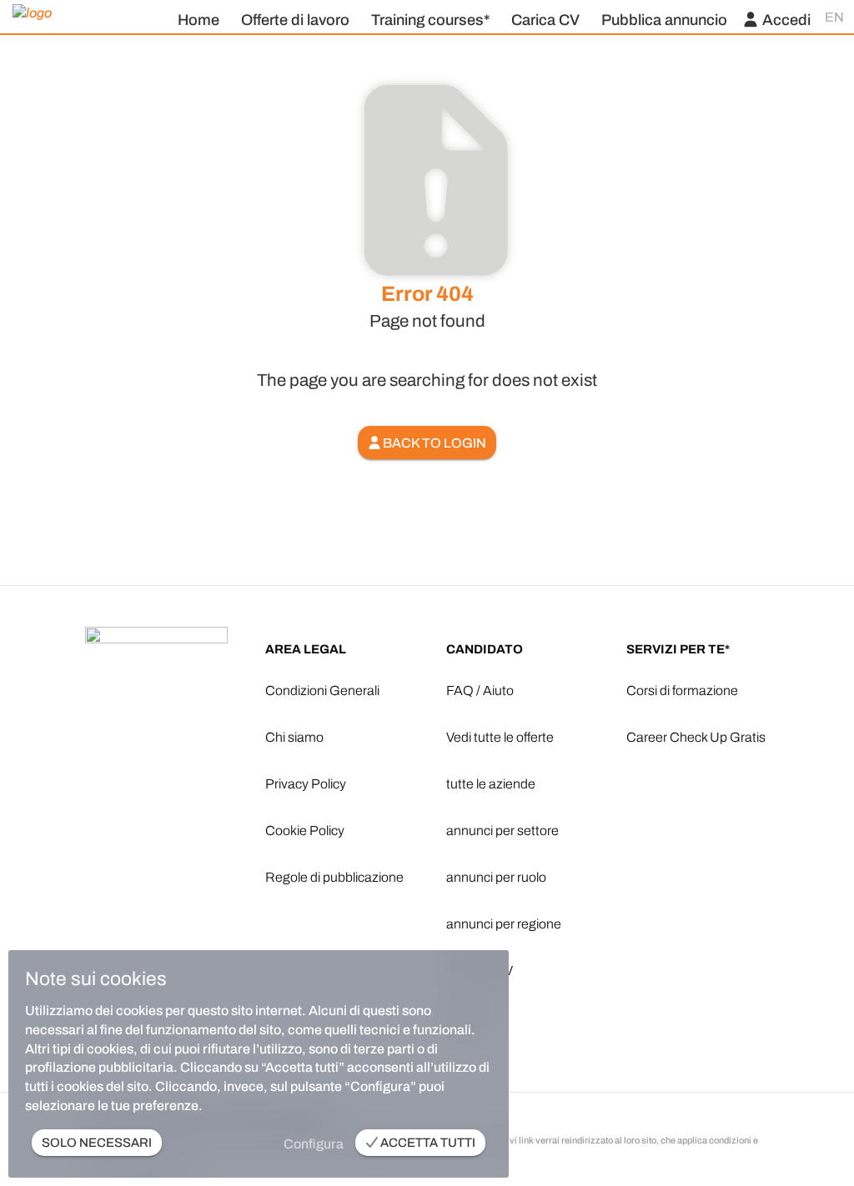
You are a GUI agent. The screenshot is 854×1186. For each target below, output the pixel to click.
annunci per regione (503, 924)
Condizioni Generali (322, 690)
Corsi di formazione (682, 690)
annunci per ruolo (496, 877)
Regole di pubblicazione (334, 877)
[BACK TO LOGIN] (427, 421)
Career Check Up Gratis (696, 737)
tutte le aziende (490, 784)
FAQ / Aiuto (480, 690)
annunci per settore (502, 830)
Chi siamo (294, 737)
